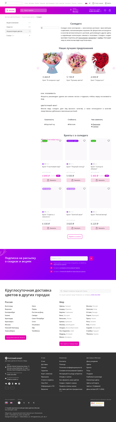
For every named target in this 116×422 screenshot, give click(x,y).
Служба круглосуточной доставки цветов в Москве (23, 408)
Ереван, (62, 322)
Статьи (10, 36)
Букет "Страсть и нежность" (48, 216)
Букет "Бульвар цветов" (75, 78)
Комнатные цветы (93, 380)
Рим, (88, 325)
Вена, (61, 315)
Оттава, (89, 312)
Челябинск (36, 331)
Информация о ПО (47, 386)
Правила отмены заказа (67, 386)
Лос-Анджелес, (64, 331)
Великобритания (72, 328)
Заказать (53, 180)
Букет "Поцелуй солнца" (76, 167)
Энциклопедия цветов (19, 31)
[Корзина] (109, 10)
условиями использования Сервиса (70, 268)
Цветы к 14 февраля (93, 386)
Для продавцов (50, 3)
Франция (95, 315)
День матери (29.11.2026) (95, 389)
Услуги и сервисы (47, 380)
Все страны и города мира (69, 344)
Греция (68, 306)
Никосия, (89, 309)
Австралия (96, 328)
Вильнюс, (62, 318)
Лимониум (96, 124)
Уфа (33, 328)
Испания (69, 334)
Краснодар (9, 318)
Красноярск (9, 322)
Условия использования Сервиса (71, 371)
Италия (93, 325)
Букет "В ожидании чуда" (51, 78)
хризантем (92, 38)
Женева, (62, 325)
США (72, 331)
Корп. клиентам (59, 3)
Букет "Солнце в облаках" (97, 168)
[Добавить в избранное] (60, 140)
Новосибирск (10, 331)
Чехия (93, 318)
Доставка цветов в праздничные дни (70, 390)
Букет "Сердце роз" (97, 78)
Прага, (88, 318)
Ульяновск (36, 325)
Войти (109, 3)
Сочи (34, 322)
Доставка (31, 3)
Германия (69, 312)
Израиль (68, 309)
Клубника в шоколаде (94, 377)
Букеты (89, 368)
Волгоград (9, 306)
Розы (88, 371)
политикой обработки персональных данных (73, 271)
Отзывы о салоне (65, 377)
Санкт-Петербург (38, 318)
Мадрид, (62, 334)
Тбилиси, (89, 334)
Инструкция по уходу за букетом (70, 374)
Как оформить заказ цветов (69, 380)
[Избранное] (105, 10)
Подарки (90, 374)
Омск (34, 306)
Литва (69, 318)
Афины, (62, 306)
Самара (34, 315)
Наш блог (44, 383)
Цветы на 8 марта (93, 383)
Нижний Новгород (12, 328)
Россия (95, 306)
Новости (19, 27)
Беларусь (68, 337)
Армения (68, 322)
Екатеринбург (10, 312)
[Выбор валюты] (90, 3)
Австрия (67, 315)
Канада (94, 312)
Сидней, (89, 328)
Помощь (74, 3)
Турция (96, 331)
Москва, (89, 306)
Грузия (95, 334)
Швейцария (70, 325)
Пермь (34, 309)
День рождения (92, 361)
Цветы (89, 364)
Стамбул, (89, 331)
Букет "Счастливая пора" (51, 167)
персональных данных (60, 264)
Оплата (37, 3)
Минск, (62, 337)
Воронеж (8, 309)
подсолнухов (83, 38)
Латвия (93, 322)
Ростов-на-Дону (37, 312)
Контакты (68, 3)
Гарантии (42, 3)
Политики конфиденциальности (70, 368)
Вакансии (44, 389)
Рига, (88, 322)
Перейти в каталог (75, 236)
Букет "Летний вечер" (99, 215)
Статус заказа (99, 3)
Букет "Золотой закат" (75, 215)
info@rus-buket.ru (12, 379)
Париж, (89, 315)
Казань (7, 315)
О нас (26, 3)
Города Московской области (15, 337)
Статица (95, 127)
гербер (100, 38)
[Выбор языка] (86, 3)
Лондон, (62, 328)
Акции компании (19, 23)
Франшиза (45, 377)
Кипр (95, 309)
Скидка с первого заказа (68, 383)
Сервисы (79, 3)
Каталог (12, 10)
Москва (8, 325)
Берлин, (62, 312)
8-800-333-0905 (95, 295)
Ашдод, (62, 309)
